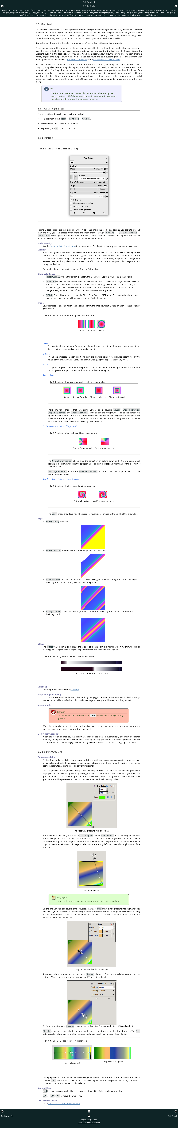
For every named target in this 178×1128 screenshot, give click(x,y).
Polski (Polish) (120, 13)
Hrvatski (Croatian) (169, 10)
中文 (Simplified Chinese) (149, 15)
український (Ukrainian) (131, 15)
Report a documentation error (89, 1122)
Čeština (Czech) (36, 10)
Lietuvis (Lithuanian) (64, 13)
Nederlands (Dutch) (79, 13)
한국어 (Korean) (50, 13)
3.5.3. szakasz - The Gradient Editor (64, 1103)
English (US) (86, 10)
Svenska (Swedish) (101, 15)
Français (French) (156, 10)
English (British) (96, 10)
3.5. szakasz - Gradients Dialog (106, 59)
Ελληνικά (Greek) (75, 10)
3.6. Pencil (172, 1116)
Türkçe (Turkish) (115, 15)
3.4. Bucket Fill (7, 1116)
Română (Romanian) (27, 15)
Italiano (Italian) (24, 13)
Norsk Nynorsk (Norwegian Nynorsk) (100, 13)
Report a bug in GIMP (89, 1119)
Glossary (75, 689)
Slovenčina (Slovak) (56, 15)
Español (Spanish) (118, 10)
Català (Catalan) (24, 10)
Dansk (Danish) (48, 10)
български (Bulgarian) (10, 10)
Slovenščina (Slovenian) (72, 15)
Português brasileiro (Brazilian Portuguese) (159, 13)
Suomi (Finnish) (143, 10)
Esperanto (107, 10)
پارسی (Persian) (130, 10)
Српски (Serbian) (88, 15)
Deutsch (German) (61, 10)
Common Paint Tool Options (63, 246)
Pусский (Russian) (41, 15)
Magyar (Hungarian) (10, 13)
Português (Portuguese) (134, 13)
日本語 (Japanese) (37, 13)
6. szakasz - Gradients (77, 59)
